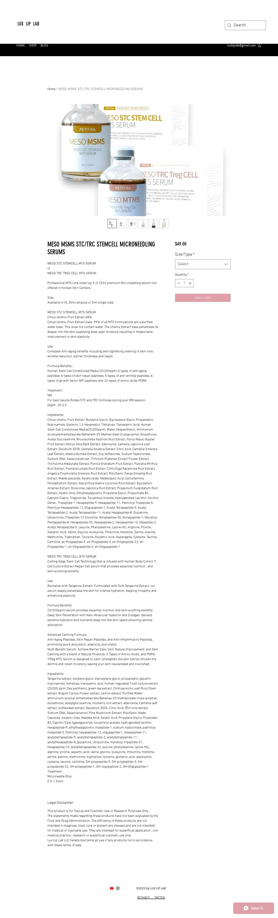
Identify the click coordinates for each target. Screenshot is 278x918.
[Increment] (190, 283)
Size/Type (185, 254)
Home (51, 89)
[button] (259, 45)
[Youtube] (112, 888)
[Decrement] (178, 283)
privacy (146, 897)
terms (160, 897)
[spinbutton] (184, 283)
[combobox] (203, 264)
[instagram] (118, 888)
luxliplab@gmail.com (241, 45)
